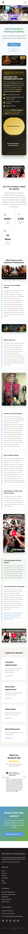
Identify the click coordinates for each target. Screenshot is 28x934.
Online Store (5, 897)
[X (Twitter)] (10, 920)
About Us (4, 873)
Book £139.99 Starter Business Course (13, 144)
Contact (4, 883)
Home (3, 871)
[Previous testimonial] (3, 776)
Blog (3, 880)
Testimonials (5, 878)
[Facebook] (6, 920)
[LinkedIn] (18, 920)
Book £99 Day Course (13, 126)
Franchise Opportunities (8, 892)
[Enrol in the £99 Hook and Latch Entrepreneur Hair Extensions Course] (14, 60)
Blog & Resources (6, 899)
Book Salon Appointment (8, 894)
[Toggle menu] (25, 2)
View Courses (13, 44)
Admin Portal (5, 901)
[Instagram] (14, 920)
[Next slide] (25, 14)
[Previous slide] (2, 14)
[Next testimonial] (24, 776)
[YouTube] (3, 920)
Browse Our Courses (12, 834)
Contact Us (14, 50)
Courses (4, 875)
